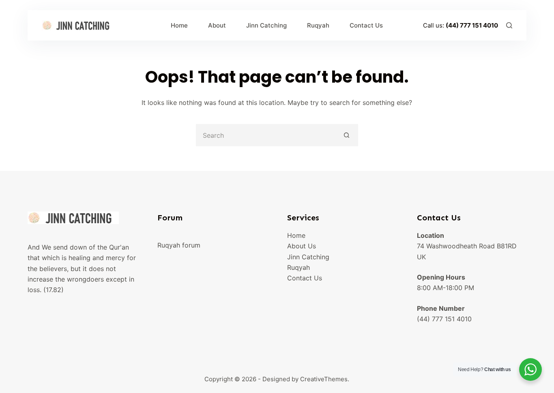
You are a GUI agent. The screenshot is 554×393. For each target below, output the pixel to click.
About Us (301, 246)
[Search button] (347, 135)
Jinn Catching (266, 25)
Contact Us (366, 25)
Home (179, 25)
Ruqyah (318, 25)
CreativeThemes (324, 379)
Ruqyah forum (178, 245)
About (217, 25)
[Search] (509, 25)
